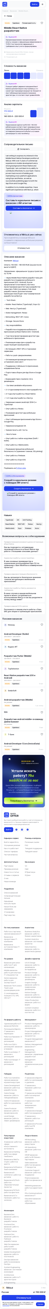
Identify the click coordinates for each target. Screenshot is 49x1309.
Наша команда (10, 881)
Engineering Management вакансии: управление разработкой (34, 1053)
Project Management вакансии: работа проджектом (33, 1033)
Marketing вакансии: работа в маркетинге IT (33, 1187)
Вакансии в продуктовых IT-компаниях (10, 939)
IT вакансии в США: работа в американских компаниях (32, 1104)
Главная (5, 11)
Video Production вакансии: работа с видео (33, 1002)
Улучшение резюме (12, 845)
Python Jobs (21, 468)
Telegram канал (31, 851)
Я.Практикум (30, 872)
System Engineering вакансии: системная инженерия (13, 1269)
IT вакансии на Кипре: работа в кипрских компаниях (33, 1095)
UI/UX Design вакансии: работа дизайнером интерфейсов (32, 966)
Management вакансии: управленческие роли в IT (34, 1063)
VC (26, 866)
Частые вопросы (11, 854)
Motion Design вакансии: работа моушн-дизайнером (33, 994)
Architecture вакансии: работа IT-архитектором (12, 1277)
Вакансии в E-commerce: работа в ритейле (12, 1174)
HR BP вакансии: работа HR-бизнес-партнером (33, 1157)
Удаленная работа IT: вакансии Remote (13, 1024)
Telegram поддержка (33, 848)
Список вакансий (11, 893)
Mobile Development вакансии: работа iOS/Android (12, 1254)
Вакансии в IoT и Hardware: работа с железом (12, 1197)
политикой (5, 1305)
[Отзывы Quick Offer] (16, 829)
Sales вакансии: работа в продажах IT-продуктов (33, 1164)
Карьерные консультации (10, 902)
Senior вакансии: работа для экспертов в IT (11, 980)
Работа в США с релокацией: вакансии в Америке (13, 1046)
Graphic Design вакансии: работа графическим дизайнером (32, 985)
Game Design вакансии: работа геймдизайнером (11, 1095)
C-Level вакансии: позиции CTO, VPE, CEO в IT (11, 995)
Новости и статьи (11, 872)
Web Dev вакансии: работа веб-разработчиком (11, 1246)
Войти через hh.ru (11, 842)
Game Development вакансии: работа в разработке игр (12, 1087)
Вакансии (13, 11)
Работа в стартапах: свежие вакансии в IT (12, 932)
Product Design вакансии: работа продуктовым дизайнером (32, 976)
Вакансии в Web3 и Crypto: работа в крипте (11, 1161)
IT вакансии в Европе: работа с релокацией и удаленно (33, 1080)
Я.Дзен (27, 875)
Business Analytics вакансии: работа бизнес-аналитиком (33, 933)
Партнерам (8, 866)
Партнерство (9, 915)
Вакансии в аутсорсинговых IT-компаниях (12, 946)
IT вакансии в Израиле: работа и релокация (32, 1118)
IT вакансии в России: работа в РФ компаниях (33, 1126)
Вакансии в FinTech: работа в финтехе (12, 1191)
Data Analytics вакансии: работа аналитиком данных (33, 949)
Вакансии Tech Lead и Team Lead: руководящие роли (13, 988)
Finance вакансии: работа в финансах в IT (33, 1180)
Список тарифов (11, 851)
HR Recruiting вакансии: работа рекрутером (32, 1141)
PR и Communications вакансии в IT (33, 1194)
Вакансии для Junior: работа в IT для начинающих (12, 965)
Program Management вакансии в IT (34, 1040)
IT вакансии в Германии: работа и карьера (33, 1087)
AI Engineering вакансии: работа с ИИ (13, 1283)
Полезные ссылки (32, 842)
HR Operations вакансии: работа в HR (33, 1149)
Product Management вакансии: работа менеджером (33, 1025)
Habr (27, 869)
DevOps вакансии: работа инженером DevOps (12, 1261)
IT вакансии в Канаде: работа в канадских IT (34, 1112)
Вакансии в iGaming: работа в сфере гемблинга (12, 1154)
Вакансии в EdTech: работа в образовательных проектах (12, 1183)
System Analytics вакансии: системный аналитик (33, 941)
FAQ (26, 845)
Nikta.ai (15, 260)
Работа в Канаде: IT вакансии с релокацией (12, 1062)
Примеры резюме (11, 869)
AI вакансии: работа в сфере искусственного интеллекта (13, 1145)
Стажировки (9, 912)
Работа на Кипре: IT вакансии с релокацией (12, 1054)
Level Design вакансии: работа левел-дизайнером (12, 1118)
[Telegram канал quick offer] (22, 829)
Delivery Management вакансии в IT (33, 1045)
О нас (6, 878)
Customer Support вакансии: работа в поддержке (33, 1172)
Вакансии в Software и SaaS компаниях (13, 1168)
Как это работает (11, 848)
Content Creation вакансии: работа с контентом (33, 1010)
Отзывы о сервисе (11, 875)
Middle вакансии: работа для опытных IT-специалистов (12, 972)
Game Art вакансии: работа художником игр (12, 1103)
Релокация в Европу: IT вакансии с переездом (12, 1031)
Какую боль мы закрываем (10, 907)
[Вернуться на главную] (4, 4)
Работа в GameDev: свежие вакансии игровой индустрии (12, 1080)
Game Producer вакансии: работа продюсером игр (11, 1110)
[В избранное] (41, 23)
